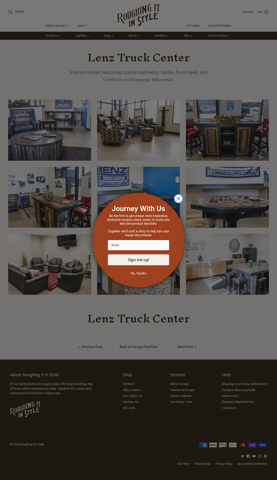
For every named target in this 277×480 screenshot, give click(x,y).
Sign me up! (138, 259)
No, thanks (138, 273)
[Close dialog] (178, 199)
